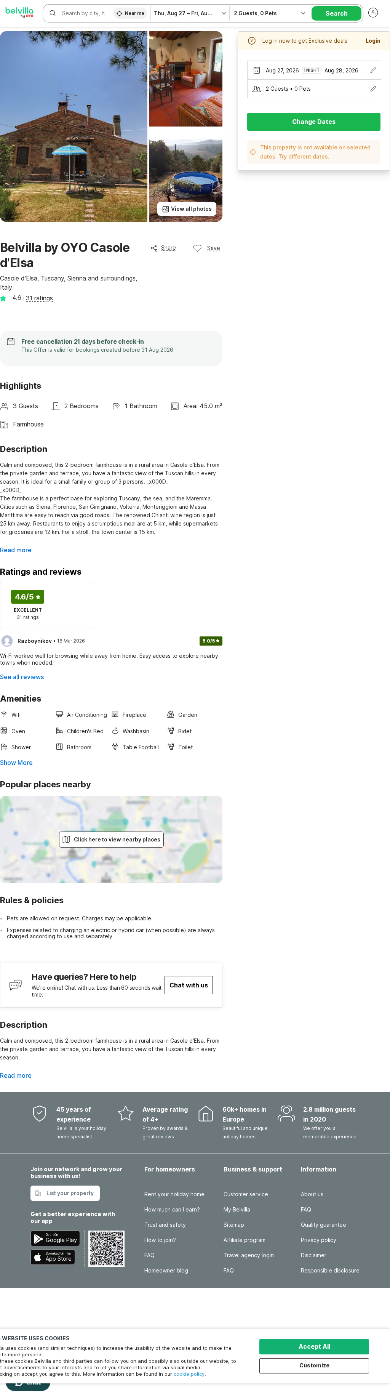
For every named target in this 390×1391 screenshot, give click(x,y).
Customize (314, 1365)
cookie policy (189, 1374)
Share (168, 247)
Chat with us (188, 985)
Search (337, 13)
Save (213, 248)
